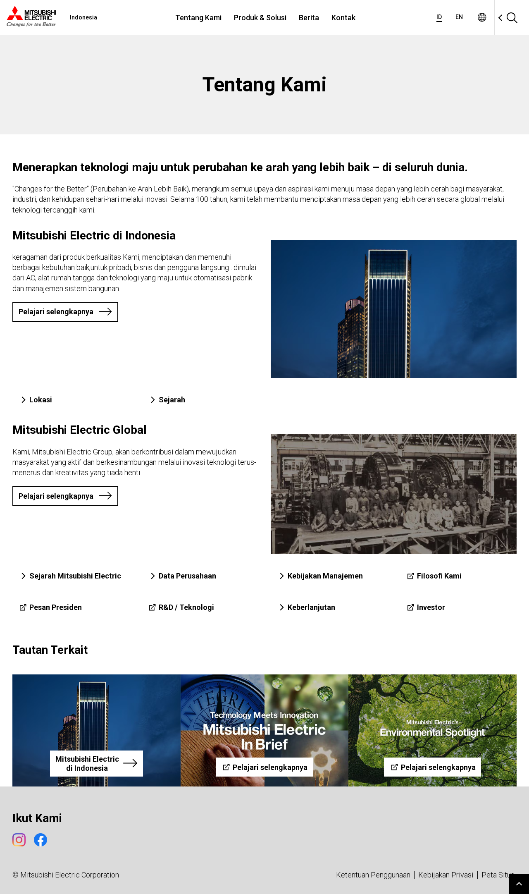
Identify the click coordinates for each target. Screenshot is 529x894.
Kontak (343, 17)
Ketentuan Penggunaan (373, 874)
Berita (309, 17)
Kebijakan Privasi (445, 874)
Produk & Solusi (260, 17)
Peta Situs (498, 874)
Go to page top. (519, 884)
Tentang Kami (198, 17)
